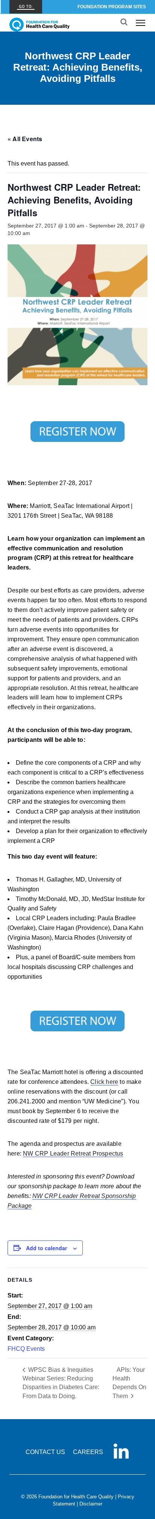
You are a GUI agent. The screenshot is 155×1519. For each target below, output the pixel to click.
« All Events (25, 138)
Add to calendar (46, 1248)
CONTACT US (45, 1452)
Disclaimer (90, 1504)
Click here (104, 1082)
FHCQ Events (26, 1349)
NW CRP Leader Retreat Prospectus (73, 1153)
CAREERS (88, 1452)
